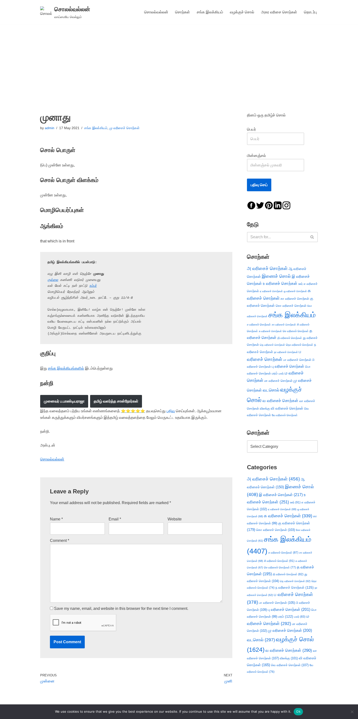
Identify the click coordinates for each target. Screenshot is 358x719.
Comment (59, 540)
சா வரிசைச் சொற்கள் (284, 324)
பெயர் (256, 129)
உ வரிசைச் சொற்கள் (280, 283)
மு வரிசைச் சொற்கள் (124, 128)
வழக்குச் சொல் (242, 12)
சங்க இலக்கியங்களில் (66, 368)
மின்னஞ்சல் (257, 155)
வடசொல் (271, 390)
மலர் (281, 373)
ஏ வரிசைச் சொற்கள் (271, 291)
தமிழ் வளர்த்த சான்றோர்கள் (116, 401)
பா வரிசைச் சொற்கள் (297, 360)
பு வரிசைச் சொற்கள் (288, 366)
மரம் (275, 373)
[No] (351, 711)
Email (115, 519)
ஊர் (300, 284)
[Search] (312, 237)
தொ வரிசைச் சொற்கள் (299, 344)
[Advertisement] (179, 61)
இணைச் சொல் (276, 276)
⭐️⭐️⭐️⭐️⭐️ (133, 411)
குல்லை (52, 280)
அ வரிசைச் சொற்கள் (267, 268)
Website (175, 519)
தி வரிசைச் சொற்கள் (289, 338)
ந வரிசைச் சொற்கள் (294, 587)
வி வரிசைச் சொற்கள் (287, 408)
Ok (298, 711)
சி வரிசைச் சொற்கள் (279, 561)
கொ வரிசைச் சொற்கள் (291, 305)
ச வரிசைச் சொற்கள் (259, 324)
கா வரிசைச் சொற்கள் (295, 298)
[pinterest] (268, 205)
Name (56, 519)
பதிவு (171, 411)
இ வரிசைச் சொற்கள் (281, 494)
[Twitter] (260, 205)
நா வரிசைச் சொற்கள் (286, 352)
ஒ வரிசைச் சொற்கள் (295, 291)
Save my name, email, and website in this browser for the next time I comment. (121, 608)
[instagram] (286, 205)
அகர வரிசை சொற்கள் (279, 12)
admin (49, 128)
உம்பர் (93, 286)
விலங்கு (265, 408)
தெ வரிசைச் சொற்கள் (272, 344)
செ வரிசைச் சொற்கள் (296, 331)
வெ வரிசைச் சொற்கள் (290, 665)
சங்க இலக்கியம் (210, 12)
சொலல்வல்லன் (156, 12)
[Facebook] (251, 205)
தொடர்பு (310, 12)
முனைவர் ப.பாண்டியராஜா (64, 401)
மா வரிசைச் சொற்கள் (278, 381)
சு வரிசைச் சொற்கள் (270, 331)
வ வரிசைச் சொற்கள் (280, 400)
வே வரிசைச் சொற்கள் (285, 415)
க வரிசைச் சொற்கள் (288, 515)
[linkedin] (277, 205)
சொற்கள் (182, 12)
